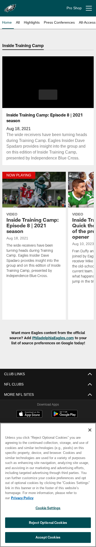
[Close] (89, 435)
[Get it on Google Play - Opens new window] (64, 416)
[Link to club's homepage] (10, 6)
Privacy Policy (61, 498)
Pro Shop (74, 8)
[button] (48, 94)
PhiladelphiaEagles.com (53, 338)
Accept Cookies (48, 537)
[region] (48, 487)
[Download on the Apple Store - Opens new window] (29, 414)
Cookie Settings (48, 508)
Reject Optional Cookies (48, 523)
